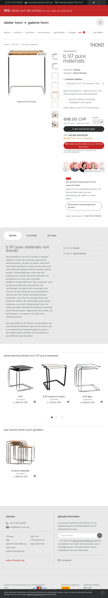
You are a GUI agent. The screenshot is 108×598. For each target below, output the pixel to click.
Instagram (66, 560)
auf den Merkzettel (78, 135)
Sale (80, 32)
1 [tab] (51, 417)
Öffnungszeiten (38, 540)
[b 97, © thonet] (20, 391)
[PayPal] (45, 587)
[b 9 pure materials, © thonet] (20, 466)
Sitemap (9, 536)
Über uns (35, 536)
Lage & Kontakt (37, 544)
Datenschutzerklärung (16, 544)
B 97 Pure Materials (29, 45)
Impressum (11, 547)
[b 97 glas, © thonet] (87, 391)
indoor (7, 32)
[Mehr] (101, 122)
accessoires (44, 32)
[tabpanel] (20, 387)
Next (62, 417)
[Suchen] (100, 22)
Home (6, 45)
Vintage (72, 32)
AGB (8, 540)
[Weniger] (95, 122)
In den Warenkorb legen (84, 129)
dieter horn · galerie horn (26, 22)
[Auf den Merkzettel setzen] (35, 402)
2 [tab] (56, 417)
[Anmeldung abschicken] (99, 535)
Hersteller (97, 32)
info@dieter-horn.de (19, 527)
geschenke (59, 32)
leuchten (30, 32)
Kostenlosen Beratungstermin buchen (82, 206)
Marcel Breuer (80, 73)
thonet (15, 45)
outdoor (18, 32)
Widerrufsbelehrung (15, 551)
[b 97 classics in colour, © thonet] (54, 391)
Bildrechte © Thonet (26, 102)
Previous (45, 417)
